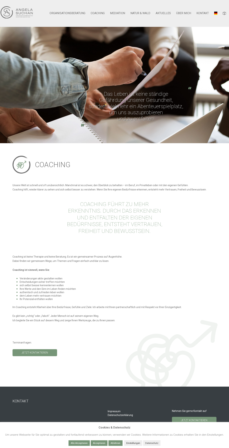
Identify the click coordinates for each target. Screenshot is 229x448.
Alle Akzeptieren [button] (79, 443)
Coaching (98, 13)
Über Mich (183, 13)
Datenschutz (151, 443)
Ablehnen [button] (115, 443)
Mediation (117, 13)
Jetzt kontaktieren (35, 352)
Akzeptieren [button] (99, 443)
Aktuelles (163, 13)
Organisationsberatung (67, 13)
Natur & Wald (140, 13)
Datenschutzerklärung (120, 415)
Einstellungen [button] (133, 443)
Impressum (114, 411)
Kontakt (202, 13)
